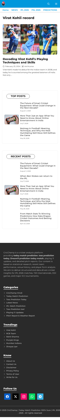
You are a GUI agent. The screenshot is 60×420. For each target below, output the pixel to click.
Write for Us (11, 377)
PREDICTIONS (50, 10)
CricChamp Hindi (14, 293)
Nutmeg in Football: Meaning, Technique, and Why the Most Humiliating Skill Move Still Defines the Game (37, 132)
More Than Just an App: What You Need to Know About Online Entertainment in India (37, 118)
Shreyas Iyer (11, 346)
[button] (48, 4)
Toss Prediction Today (16, 299)
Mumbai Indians (14, 343)
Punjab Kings (12, 340)
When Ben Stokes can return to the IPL (36, 177)
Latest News (12, 302)
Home (6, 10)
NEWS (14, 10)
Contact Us (11, 364)
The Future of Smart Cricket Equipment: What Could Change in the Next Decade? (38, 105)
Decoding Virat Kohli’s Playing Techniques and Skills (25, 60)
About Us (10, 361)
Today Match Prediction (17, 296)
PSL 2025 (36, 10)
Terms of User (12, 374)
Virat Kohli (11, 330)
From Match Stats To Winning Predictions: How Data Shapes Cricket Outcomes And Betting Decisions (35, 217)
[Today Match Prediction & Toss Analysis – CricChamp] (3, 4)
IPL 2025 (25, 10)
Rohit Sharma (12, 337)
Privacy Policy (12, 371)
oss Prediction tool (15, 309)
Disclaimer (11, 367)
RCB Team (11, 333)
